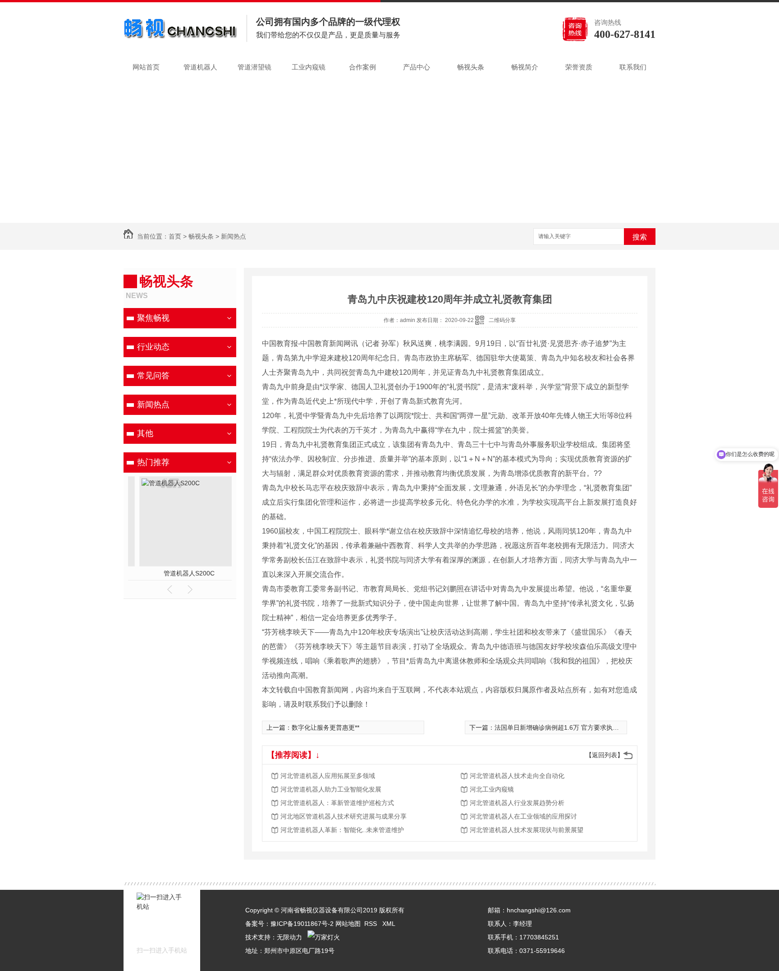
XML (388, 923)
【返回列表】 (604, 755)
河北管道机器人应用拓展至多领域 (327, 775)
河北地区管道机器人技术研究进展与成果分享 (343, 816)
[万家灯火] (323, 937)
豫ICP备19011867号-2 (302, 923)
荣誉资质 (578, 67)
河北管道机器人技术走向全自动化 (517, 775)
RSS (371, 923)
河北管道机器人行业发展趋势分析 (517, 802)
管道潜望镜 (254, 67)
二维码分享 (502, 320)
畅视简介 (524, 67)
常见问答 (153, 375)
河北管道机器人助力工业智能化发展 (330, 789)
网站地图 (348, 923)
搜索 (639, 237)
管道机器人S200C (180, 573)
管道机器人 (200, 67)
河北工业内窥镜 (492, 789)
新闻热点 (233, 236)
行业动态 (153, 346)
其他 (145, 433)
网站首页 (146, 67)
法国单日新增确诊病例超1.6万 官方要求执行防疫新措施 (573, 727)
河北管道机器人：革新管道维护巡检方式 (337, 802)
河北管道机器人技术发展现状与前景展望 (526, 829)
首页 (175, 236)
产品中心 (416, 67)
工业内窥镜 (308, 67)
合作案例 (362, 67)
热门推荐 (153, 462)
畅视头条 (470, 67)
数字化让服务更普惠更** (325, 727)
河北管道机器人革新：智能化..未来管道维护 (342, 829)
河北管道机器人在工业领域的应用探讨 (523, 816)
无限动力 (289, 937)
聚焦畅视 (153, 317)
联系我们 (632, 67)
